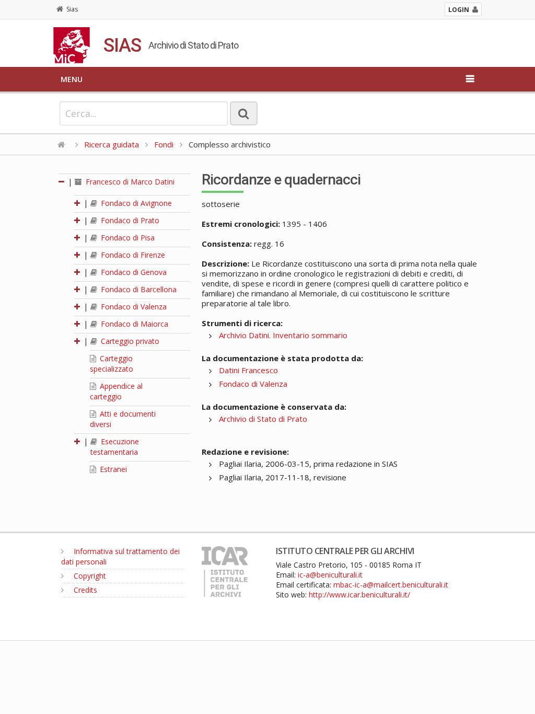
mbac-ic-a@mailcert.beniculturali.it (390, 585)
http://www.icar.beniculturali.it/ (359, 595)
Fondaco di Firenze (132, 255)
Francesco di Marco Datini (129, 182)
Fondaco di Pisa (127, 238)
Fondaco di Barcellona (138, 289)
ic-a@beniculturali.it (330, 575)
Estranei (112, 469)
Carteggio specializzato (111, 363)
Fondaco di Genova (133, 272)
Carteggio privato (129, 341)
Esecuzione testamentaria (114, 446)
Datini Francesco (248, 370)
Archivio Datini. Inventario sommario (283, 335)
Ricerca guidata (111, 144)
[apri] (78, 203)
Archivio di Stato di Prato (263, 418)
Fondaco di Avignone (135, 203)
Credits (84, 590)
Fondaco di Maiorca (133, 324)
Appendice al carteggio (116, 391)
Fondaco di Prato (129, 220)
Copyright (89, 576)
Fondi (163, 144)
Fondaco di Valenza (133, 307)
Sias (72, 9)
